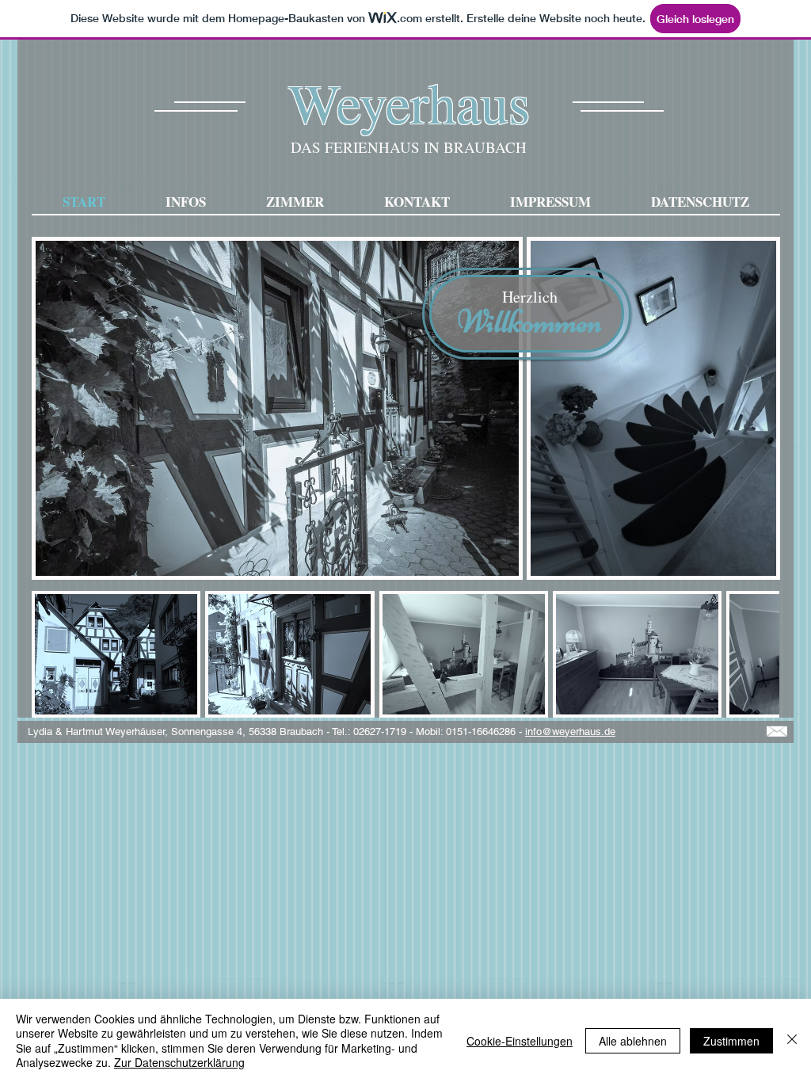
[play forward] (759, 654)
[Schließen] (791, 1040)
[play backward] (51, 654)
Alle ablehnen (633, 1041)
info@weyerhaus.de (570, 731)
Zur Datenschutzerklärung (179, 1062)
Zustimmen (731, 1041)
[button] (116, 654)
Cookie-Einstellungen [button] (519, 1041)
